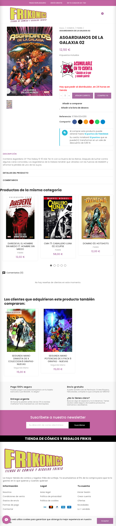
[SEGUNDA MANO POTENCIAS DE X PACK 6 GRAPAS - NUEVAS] (58, 330)
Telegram (103, 122)
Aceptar (105, 521)
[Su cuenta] (106, 15)
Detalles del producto (15, 172)
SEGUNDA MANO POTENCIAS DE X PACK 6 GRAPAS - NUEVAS (58, 358)
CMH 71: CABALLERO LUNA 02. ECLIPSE (58, 245)
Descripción (10, 153)
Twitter (80, 122)
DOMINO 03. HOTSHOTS (96, 243)
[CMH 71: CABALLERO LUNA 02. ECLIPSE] (58, 217)
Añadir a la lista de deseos (75, 107)
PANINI (20, 252)
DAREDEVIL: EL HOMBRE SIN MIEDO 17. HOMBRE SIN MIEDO (20, 246)
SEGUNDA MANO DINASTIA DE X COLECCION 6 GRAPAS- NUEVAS (21, 360)
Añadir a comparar (72, 103)
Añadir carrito (82, 95)
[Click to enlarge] (8, 91)
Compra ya (102, 95)
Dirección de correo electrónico (86, 122)
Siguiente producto (111, 29)
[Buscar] (96, 14)
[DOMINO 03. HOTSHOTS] (95, 217)
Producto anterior (104, 29)
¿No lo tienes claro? (78, 398)
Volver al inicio (107, 29)
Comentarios (10, 180)
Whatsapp (97, 122)
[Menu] (4, 15)
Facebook (74, 122)
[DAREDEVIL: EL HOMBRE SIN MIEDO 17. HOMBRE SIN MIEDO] (20, 217)
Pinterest (91, 122)
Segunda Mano (21, 367)
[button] (36, 3)
